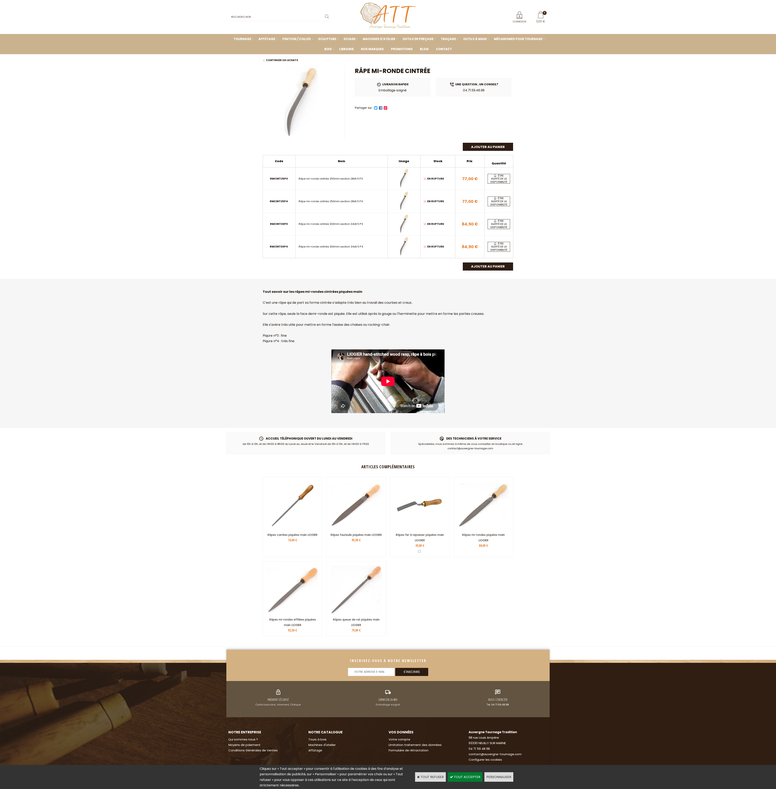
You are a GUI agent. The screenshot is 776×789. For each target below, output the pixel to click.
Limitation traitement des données (415, 745)
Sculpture (327, 39)
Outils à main (475, 39)
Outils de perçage (418, 39)
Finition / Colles (296, 39)
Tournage (242, 39)
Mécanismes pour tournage (518, 39)
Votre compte (399, 739)
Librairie (346, 49)
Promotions (402, 49)
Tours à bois (317, 739)
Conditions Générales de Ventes (253, 750)
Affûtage (266, 39)
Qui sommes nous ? (243, 739)
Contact (444, 49)
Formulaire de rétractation (408, 750)
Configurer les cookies (485, 759)
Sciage (349, 39)
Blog (424, 49)
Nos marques (372, 49)
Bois (328, 49)
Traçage (448, 39)
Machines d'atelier (379, 39)
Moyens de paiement (244, 745)
